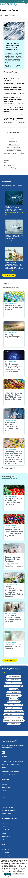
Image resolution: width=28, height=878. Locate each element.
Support (4, 797)
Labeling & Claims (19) (13, 701)
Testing (22, 153)
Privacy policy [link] (20, 876)
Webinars (6, 160)
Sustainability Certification (14, 150)
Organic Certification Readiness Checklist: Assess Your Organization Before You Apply (13, 99)
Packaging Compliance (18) (13, 708)
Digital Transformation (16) (13, 695)
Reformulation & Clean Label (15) (14, 717)
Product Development (13, 144)
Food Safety (9, 138)
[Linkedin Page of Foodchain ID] (3, 753)
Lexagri (4, 833)
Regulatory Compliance (13, 147)
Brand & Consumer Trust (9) (13, 682)
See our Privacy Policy (18, 871)
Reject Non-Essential (18, 873)
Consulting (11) (13, 689)
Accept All (7, 873)
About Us (4, 784)
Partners (4, 790)
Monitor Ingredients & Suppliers (10, 771)
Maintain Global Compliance (9, 768)
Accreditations (5, 804)
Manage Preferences (10, 876)
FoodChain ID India (7, 830)
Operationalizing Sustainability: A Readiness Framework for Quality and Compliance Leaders (14, 89)
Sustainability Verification (10, 153)
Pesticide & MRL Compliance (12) (13, 711)
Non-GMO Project (6, 813)
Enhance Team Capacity (8, 774)
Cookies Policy (6, 856)
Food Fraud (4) (14, 698)
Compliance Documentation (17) (13, 686)
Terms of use (5, 849)
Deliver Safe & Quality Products (10, 764)
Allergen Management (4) (13, 676)
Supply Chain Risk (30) (13, 723)
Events (3, 800)
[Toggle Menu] (26, 4)
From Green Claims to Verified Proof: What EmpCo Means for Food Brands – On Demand (14, 109)
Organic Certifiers (6, 836)
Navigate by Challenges (10, 168)
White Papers (7, 165)
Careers (4, 794)
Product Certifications (13, 141)
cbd (3, 138)
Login (16, 1)
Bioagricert (5, 823)
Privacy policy (5, 852)
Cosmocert (5, 826)
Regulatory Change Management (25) (13, 720)
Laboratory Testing (21, 138)
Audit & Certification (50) (13, 679)
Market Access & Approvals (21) (13, 704)
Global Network (6, 787)
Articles (6, 162)
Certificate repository (7, 807)
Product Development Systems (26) (13, 714)
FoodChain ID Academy (8, 810)
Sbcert (3, 839)
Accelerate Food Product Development (12, 761)
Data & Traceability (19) (13, 692)
